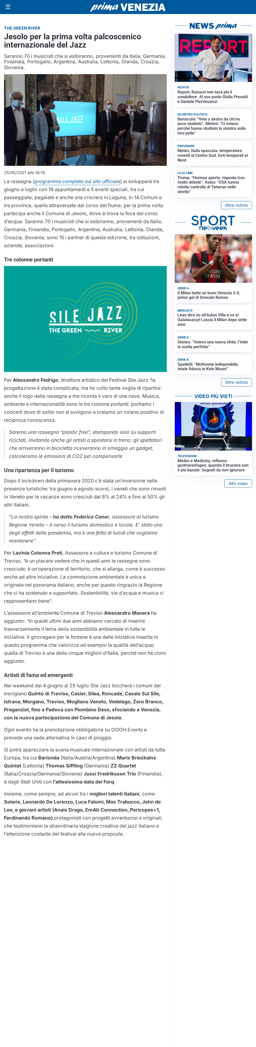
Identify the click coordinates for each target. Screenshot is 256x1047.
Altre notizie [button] (236, 205)
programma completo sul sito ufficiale (77, 181)
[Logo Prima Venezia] (128, 7)
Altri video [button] (238, 483)
